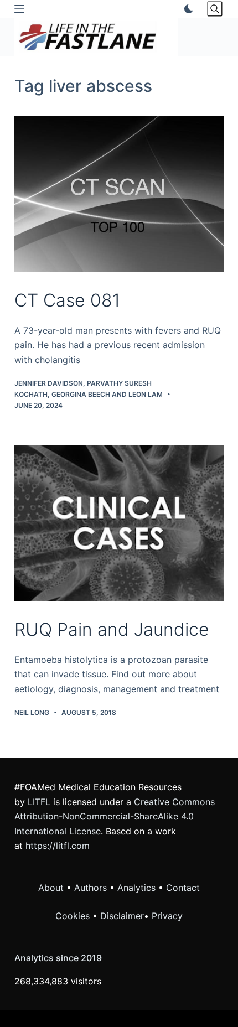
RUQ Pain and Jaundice (111, 629)
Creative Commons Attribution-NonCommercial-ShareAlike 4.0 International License (114, 816)
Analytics (136, 887)
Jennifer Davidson (48, 383)
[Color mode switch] (186, 9)
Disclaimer (122, 915)
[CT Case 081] (119, 194)
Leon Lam (145, 394)
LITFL (39, 801)
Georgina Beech (80, 394)
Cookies (73, 915)
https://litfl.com (57, 845)
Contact (183, 887)
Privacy (167, 915)
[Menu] (19, 9)
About (51, 887)
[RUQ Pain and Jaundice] (119, 523)
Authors (90, 887)
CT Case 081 (67, 300)
